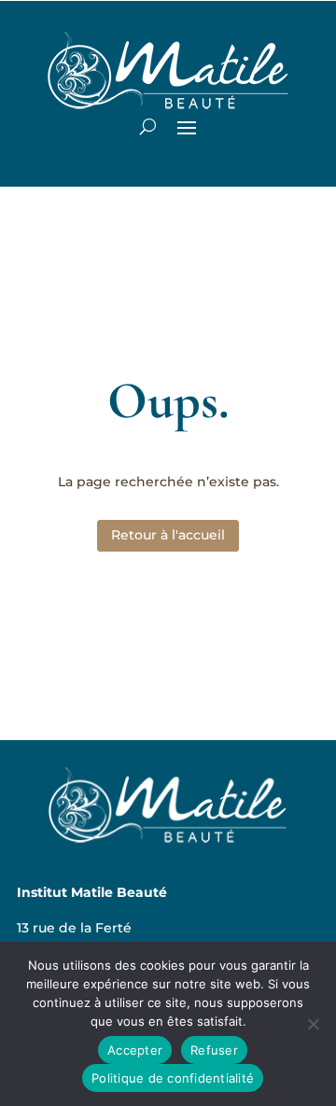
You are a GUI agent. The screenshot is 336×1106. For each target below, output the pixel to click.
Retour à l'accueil (168, 534)
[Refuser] (312, 1024)
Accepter (134, 1050)
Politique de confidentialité (172, 1078)
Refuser (214, 1050)
